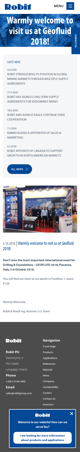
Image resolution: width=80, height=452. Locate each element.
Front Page (49, 346)
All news (17, 169)
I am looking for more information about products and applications (42, 438)
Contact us (75, 40)
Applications (50, 358)
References (49, 364)
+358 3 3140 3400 (15, 381)
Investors (48, 404)
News (46, 375)
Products (48, 352)
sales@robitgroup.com (19, 393)
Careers (47, 393)
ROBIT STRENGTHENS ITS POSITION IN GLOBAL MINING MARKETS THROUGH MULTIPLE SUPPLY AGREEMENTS (38, 78)
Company (48, 381)
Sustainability (50, 387)
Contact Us (49, 398)
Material (47, 369)
